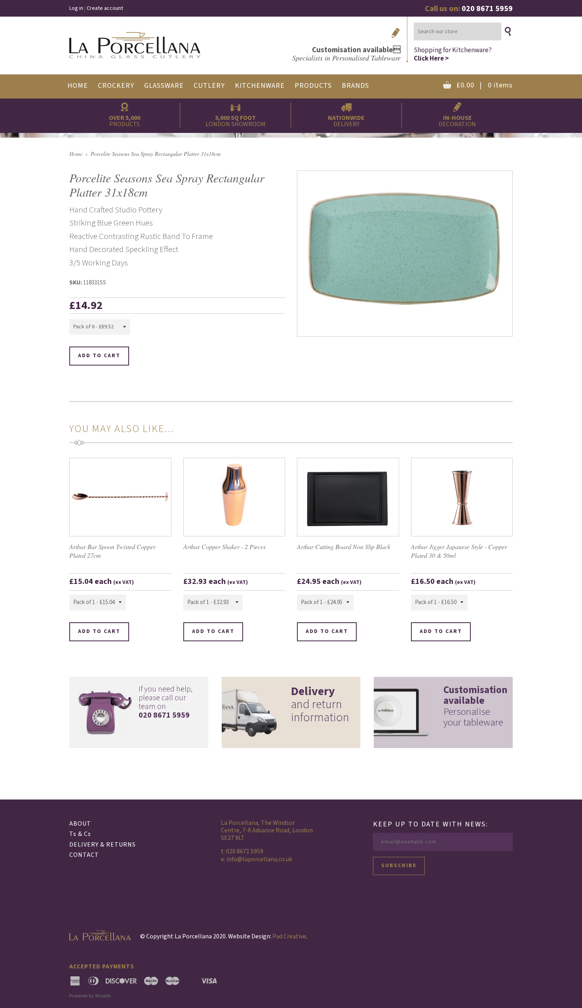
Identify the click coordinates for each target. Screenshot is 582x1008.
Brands (355, 86)
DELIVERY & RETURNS (102, 844)
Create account (105, 8)
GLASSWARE (164, 86)
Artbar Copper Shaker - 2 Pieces (224, 546)
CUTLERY (209, 86)
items (484, 85)
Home (75, 153)
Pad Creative (289, 936)
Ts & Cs (80, 834)
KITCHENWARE (260, 86)
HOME (77, 86)
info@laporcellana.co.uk (259, 859)
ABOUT (80, 823)
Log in (76, 8)
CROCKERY (116, 86)
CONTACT (84, 855)
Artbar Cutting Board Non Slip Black (343, 546)
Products (313, 86)
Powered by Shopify (90, 995)
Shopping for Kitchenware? (453, 54)
